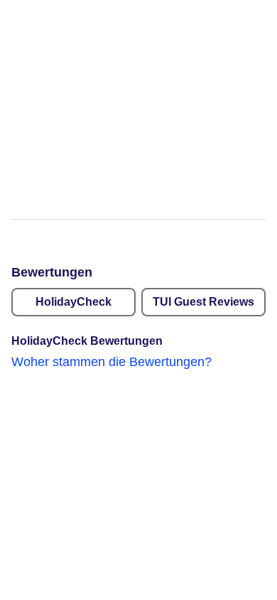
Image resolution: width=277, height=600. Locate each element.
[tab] (73, 302)
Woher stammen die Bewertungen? (111, 362)
